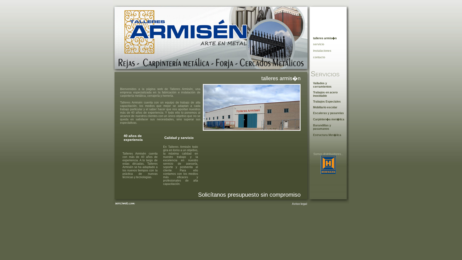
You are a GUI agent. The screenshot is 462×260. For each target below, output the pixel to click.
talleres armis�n (281, 78)
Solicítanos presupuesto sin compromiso (249, 194)
